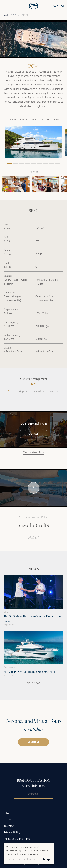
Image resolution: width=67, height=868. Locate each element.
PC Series (16, 15)
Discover (33, 434)
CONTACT (58, 6)
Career (8, 819)
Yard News (9, 667)
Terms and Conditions (17, 839)
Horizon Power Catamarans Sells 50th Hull (29, 672)
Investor (9, 826)
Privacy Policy (12, 832)
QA (6, 813)
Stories (7, 612)
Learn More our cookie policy (20, 859)
